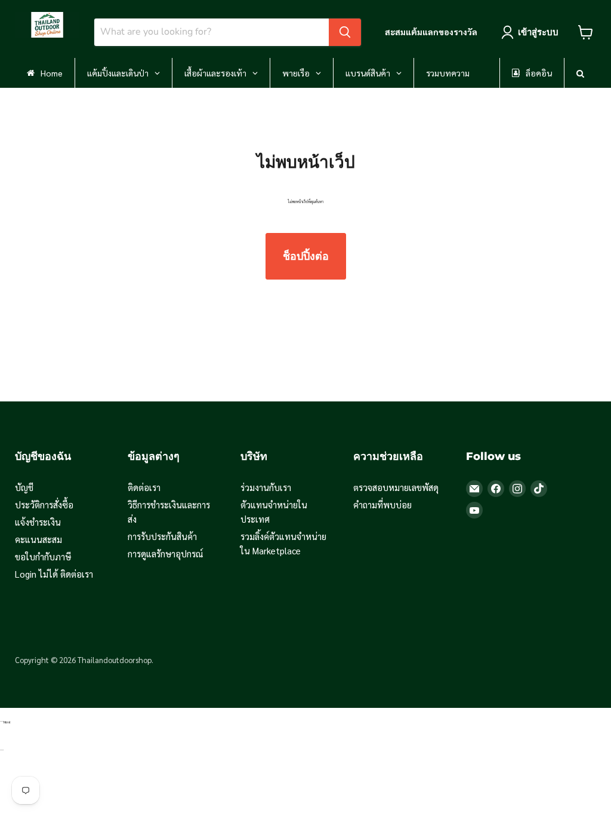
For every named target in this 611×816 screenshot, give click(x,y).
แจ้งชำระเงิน (38, 521)
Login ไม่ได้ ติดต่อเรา (54, 573)
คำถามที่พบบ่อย (382, 504)
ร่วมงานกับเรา (265, 487)
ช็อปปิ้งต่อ (306, 256)
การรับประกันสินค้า (162, 536)
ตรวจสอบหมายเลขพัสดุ (396, 487)
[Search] (345, 32)
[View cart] (585, 32)
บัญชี (24, 487)
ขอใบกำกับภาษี (43, 556)
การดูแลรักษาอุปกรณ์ (165, 553)
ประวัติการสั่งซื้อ (44, 504)
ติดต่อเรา (144, 487)
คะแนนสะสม (38, 539)
